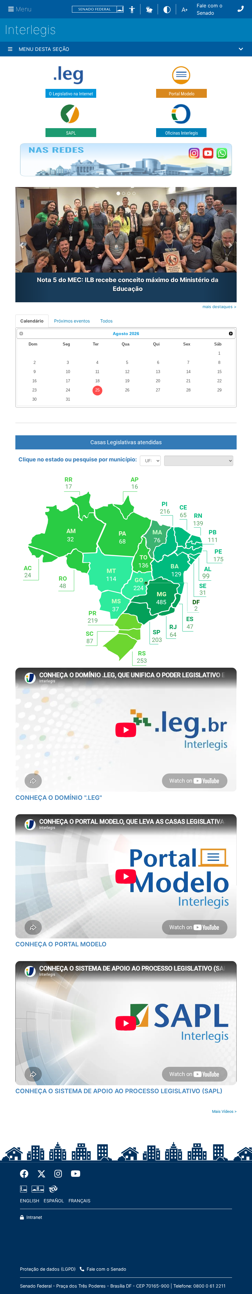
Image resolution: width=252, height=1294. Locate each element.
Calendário (32, 320)
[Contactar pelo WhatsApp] (222, 153)
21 (188, 381)
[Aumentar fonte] (184, 9)
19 (127, 381)
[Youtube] (73, 1173)
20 (158, 381)
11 (97, 372)
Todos (106, 320)
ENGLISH (29, 1200)
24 (68, 390)
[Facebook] (26, 1173)
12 (127, 372)
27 (158, 390)
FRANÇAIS (79, 1200)
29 (219, 390)
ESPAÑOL (54, 1200)
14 (188, 372)
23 (34, 390)
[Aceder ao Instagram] (194, 153)
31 (68, 399)
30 (34, 399)
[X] (41, 1173)
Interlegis (30, 29)
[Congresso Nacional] (37, 1189)
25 (97, 390)
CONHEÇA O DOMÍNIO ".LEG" (58, 797)
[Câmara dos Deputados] (24, 1189)
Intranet (33, 1217)
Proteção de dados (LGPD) (48, 1269)
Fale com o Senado (209, 9)
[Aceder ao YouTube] (208, 153)
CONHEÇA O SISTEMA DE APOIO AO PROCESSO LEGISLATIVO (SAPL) (118, 1091)
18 (97, 381)
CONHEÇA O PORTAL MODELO (61, 944)
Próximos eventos (72, 320)
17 (68, 381)
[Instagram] (58, 1173)
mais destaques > (220, 306)
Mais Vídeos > (224, 1111)
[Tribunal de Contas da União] (52, 1189)
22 (219, 381)
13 (158, 372)
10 (68, 372)
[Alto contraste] (167, 9)
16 (34, 381)
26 (127, 390)
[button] (149, 9)
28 (188, 390)
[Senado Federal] (98, 9)
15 (219, 372)
